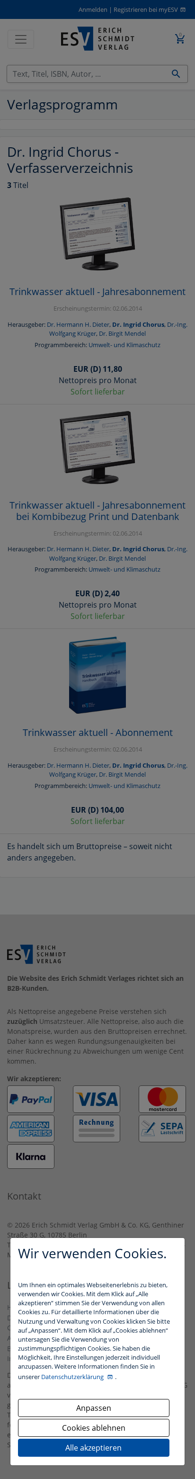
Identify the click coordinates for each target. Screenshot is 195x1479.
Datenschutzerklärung (73, 1376)
